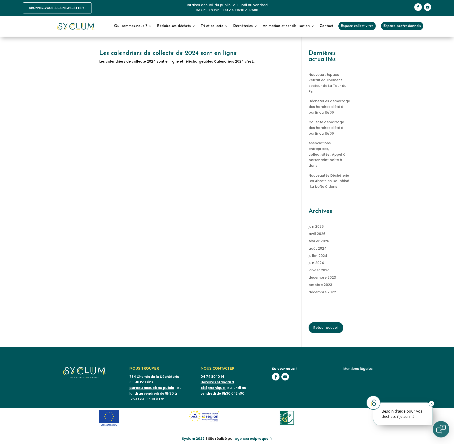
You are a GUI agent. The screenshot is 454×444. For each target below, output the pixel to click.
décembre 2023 (322, 277)
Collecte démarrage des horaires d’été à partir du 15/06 (326, 128)
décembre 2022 (322, 292)
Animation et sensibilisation (286, 26)
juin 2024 (316, 262)
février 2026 (319, 241)
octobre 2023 (320, 284)
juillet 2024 (318, 255)
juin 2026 (316, 226)
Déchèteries (243, 26)
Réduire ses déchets (174, 26)
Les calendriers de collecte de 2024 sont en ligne (168, 53)
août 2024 (318, 248)
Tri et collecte (212, 26)
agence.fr (253, 438)
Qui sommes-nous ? (130, 26)
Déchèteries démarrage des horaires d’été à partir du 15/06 (329, 107)
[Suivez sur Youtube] (427, 7)
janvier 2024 (319, 270)
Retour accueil (325, 327)
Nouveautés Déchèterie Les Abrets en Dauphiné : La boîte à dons (329, 181)
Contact (326, 26)
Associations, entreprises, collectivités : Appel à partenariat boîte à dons (327, 154)
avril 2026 (317, 233)
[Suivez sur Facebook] (418, 7)
